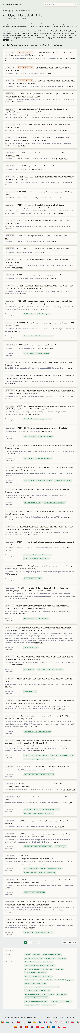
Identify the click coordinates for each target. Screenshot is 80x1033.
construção (49, 24)
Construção (28, 987)
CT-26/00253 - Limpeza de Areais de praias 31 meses (35, 345)
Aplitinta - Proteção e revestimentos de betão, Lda (24, 33)
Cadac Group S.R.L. (30, 691)
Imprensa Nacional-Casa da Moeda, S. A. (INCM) (38, 436)
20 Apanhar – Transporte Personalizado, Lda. (18, 38)
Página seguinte (69, 942)
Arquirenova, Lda (29, 555)
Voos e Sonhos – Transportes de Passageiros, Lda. (39, 759)
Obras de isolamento (48, 1005)
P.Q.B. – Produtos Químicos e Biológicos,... (36, 353)
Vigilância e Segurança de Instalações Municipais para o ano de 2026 (40, 797)
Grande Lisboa (50, 958)
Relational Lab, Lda (60, 847)
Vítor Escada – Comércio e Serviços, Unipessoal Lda (39, 872)
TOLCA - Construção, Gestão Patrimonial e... (38, 976)
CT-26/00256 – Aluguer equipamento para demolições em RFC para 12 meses (43, 220)
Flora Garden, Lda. (44, 314)
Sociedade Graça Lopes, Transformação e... (50, 669)
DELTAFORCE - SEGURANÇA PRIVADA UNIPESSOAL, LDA (41, 809)
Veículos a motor (62, 994)
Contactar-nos (69, 1017)
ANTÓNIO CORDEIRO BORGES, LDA (35, 983)
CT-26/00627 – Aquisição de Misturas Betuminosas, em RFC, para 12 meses (43, 153)
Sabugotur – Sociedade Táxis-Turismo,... (36, 755)
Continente (36, 954)
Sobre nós (57, 1017)
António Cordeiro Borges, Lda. (45, 38)
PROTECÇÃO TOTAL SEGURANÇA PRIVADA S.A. (38, 813)
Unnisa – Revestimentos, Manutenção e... (36, 558)
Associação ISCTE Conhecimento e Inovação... (38, 847)
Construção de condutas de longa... (61, 1001)
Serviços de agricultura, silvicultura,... (46, 987)
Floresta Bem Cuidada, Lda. (60, 31)
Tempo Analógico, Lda (30, 647)
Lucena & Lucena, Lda (44, 555)
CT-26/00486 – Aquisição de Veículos (30, 166)
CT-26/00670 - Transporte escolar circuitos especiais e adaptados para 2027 (43, 124)
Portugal (27, 954)
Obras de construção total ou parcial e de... (37, 990)
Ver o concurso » (45, 73)
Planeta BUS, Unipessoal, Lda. (33, 579)
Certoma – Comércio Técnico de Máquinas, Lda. (38, 932)
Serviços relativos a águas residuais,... (36, 1001)
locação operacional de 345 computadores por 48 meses (36, 766)
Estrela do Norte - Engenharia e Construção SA (38, 458)
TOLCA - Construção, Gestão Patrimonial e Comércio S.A (56, 35)
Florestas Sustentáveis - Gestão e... (54, 502)
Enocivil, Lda (7, 35)
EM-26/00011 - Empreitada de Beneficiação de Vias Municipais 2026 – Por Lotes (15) (45, 362)
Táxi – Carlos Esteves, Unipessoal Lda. (62, 755)
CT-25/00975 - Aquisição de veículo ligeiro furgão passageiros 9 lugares (41, 821)
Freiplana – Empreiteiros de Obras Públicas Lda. (38, 336)
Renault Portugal (29, 669)
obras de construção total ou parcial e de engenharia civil (56, 26)
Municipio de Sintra (36, 55)
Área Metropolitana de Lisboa (52, 954)
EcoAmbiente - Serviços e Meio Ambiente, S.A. (58, 33)
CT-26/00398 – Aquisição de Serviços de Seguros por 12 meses (39, 236)
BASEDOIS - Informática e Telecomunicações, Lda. (39, 775)
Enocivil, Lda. (48, 962)
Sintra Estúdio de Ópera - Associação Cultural (37, 419)
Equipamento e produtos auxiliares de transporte (39, 994)
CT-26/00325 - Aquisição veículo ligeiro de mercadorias (36, 249)
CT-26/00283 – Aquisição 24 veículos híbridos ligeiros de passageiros (40, 192)
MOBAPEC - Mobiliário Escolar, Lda (51, 868)
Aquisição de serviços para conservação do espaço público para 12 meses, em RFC (45, 445)
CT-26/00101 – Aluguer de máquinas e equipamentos (35, 428)
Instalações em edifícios (32, 1005)
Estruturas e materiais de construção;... (36, 998)
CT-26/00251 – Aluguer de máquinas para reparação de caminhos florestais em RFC (45, 323)
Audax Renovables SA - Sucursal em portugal (37, 731)
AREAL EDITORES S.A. (30, 868)
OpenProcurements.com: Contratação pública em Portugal (28, 1017)
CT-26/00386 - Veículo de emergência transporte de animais (38, 275)
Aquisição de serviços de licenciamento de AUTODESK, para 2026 (39, 678)
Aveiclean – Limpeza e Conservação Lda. (36, 618)
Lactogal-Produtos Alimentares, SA (24, 35)
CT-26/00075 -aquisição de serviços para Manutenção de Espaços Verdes (42, 259)
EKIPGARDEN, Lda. (29, 314)
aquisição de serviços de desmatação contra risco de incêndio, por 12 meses (42, 489)
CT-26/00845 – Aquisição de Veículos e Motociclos (53, 67)
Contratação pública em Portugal (15, 11)
